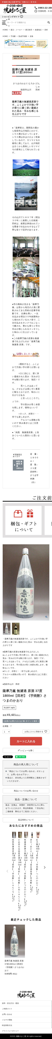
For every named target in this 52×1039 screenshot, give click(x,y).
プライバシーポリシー (10, 1031)
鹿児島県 (28, 30)
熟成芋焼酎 (23, 36)
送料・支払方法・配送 (10, 1003)
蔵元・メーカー (17, 30)
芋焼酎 (13, 36)
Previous (7, 871)
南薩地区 (38, 30)
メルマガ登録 (7, 1020)
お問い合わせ (7, 1014)
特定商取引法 (7, 1025)
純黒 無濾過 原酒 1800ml (19, 464)
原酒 (31, 36)
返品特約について (26, 820)
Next (44, 867)
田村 (46, 30)
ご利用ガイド (7, 1009)
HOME (5, 30)
